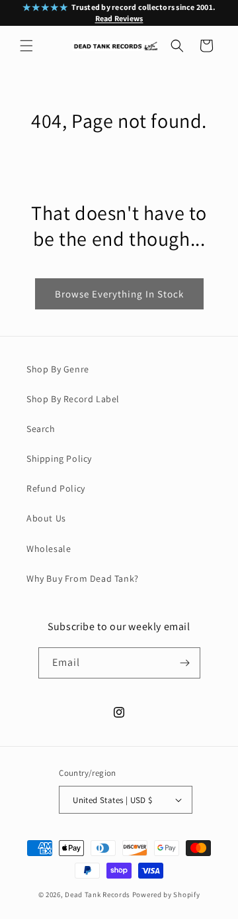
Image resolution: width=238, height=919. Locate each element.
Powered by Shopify (166, 894)
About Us (46, 518)
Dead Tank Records (97, 894)
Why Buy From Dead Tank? (82, 578)
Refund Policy (55, 488)
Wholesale (48, 549)
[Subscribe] (185, 662)
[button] (26, 45)
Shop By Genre (57, 369)
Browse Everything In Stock (119, 294)
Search (41, 429)
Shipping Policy (59, 458)
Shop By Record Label (73, 399)
